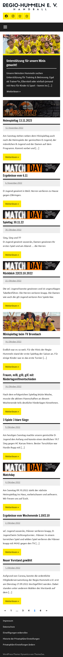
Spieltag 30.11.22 (13, 222)
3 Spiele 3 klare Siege (16, 420)
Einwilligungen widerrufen (15, 632)
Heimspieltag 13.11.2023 (17, 120)
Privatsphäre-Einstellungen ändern (19, 644)
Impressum (8, 620)
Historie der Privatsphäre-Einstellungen (21, 638)
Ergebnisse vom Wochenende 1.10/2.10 (26, 515)
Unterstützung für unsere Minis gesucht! (25, 63)
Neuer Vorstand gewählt (17, 560)
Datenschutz (9, 626)
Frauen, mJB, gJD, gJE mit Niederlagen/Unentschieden (19, 377)
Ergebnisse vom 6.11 (15, 175)
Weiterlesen (12, 91)
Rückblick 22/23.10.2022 (18, 273)
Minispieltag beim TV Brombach (22, 334)
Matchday (9, 475)
